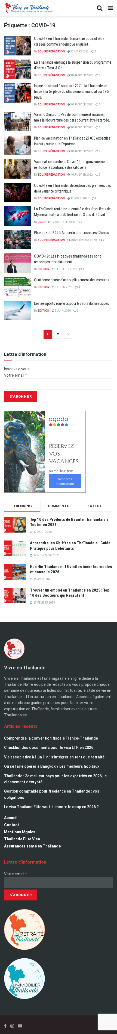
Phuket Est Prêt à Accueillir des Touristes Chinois (71, 232)
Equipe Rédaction (51, 51)
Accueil (10, 818)
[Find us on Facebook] (5, 1026)
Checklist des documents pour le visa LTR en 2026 (48, 747)
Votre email (15, 375)
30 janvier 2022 (81, 75)
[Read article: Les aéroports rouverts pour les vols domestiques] (17, 310)
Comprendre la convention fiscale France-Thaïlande (51, 738)
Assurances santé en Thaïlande (32, 846)
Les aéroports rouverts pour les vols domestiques (71, 303)
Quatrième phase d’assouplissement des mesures (71, 279)
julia (41, 221)
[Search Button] (99, 8)
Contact (11, 825)
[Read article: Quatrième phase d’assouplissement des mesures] (17, 287)
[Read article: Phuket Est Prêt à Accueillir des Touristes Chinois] (17, 240)
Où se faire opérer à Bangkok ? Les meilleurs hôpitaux (51, 766)
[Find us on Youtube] (20, 1026)
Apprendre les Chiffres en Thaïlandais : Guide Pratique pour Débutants (70, 545)
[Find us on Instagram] (12, 1026)
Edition (43, 269)
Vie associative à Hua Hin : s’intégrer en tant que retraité (54, 757)
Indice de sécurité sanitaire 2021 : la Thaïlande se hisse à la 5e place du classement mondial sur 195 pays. (71, 91)
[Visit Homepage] (28, 8)
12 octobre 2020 (63, 221)
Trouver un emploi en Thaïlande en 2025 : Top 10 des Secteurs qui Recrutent (69, 593)
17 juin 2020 (63, 287)
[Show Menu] (110, 8)
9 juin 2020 (62, 310)
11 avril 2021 (79, 198)
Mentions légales (19, 832)
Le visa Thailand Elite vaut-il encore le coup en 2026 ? (51, 807)
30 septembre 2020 (83, 239)
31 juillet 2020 (65, 269)
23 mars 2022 (79, 51)
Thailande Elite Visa (22, 839)
